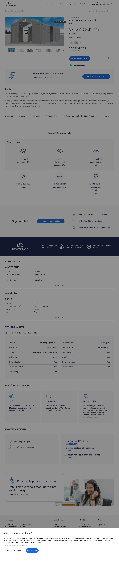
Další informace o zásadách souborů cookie (16, 546)
